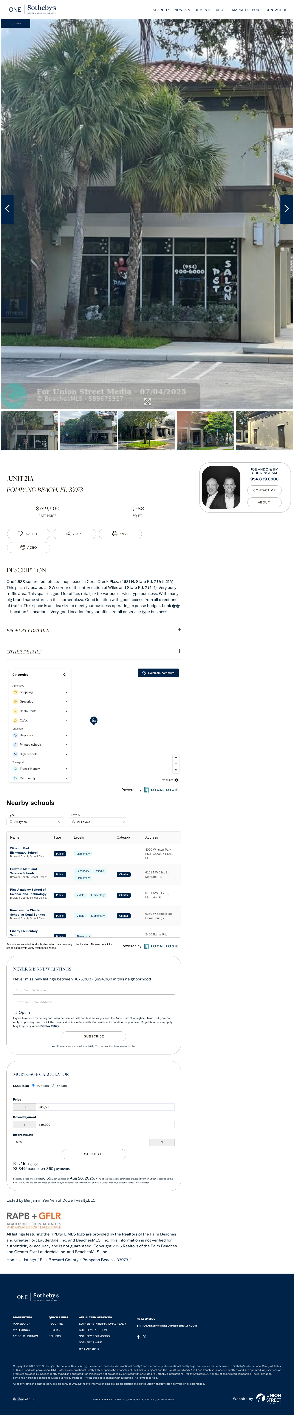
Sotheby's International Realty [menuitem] (103, 1323)
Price (17, 1099)
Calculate (94, 1154)
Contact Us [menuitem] (277, 10)
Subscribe (94, 1036)
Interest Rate (23, 1135)
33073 (122, 1259)
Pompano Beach (97, 1259)
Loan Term (21, 1086)
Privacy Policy (49, 1026)
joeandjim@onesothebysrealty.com (169, 1325)
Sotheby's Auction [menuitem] (93, 1330)
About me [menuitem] (56, 1323)
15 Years (61, 1086)
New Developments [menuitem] (193, 10)
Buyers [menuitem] (54, 1330)
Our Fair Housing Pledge (157, 1399)
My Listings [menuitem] (21, 1330)
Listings (29, 1259)
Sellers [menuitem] (55, 1336)
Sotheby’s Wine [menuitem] (90, 1342)
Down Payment (24, 1117)
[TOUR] (28, 547)
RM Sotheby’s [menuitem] (89, 1348)
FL (42, 1259)
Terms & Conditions (126, 1399)
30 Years (43, 1086)
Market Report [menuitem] (246, 10)
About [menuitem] (222, 10)
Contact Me (264, 490)
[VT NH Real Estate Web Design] (268, 1398)
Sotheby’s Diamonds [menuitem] (94, 1336)
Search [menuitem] (160, 10)
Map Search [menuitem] (22, 1323)
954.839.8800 (265, 478)
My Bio (264, 502)
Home (12, 1259)
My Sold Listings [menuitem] (25, 1336)
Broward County (63, 1259)
